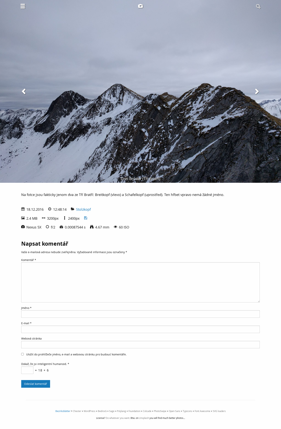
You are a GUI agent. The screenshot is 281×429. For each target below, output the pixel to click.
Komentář (28, 260)
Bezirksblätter (62, 411)
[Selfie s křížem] (256, 91)
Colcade (147, 411)
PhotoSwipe (160, 411)
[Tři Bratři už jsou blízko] (24, 91)
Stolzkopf (83, 209)
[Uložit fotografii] (85, 218)
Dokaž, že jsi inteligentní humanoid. (45, 364)
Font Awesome (202, 411)
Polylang (121, 411)
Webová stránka (31, 338)
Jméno (26, 308)
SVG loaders (219, 411)
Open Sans (174, 411)
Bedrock (102, 411)
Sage (112, 411)
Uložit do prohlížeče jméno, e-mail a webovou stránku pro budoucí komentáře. (76, 354)
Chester (77, 411)
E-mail (26, 323)
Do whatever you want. (118, 417)
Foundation (134, 411)
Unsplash (144, 417)
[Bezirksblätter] (140, 6)
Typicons (187, 411)
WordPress (89, 411)
